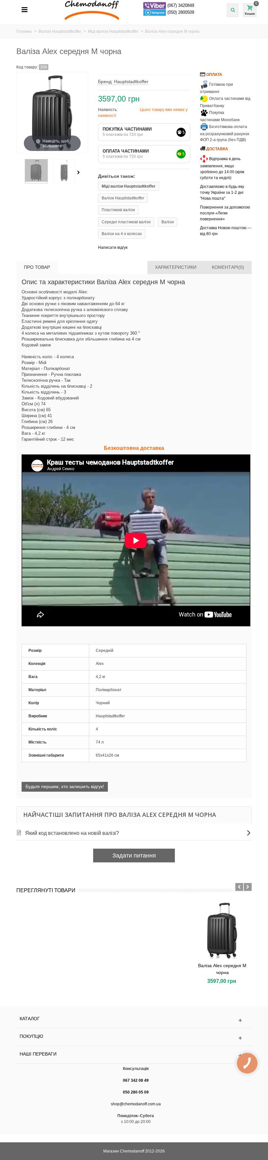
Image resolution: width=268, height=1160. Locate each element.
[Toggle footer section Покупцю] (134, 1038)
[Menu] (24, 10)
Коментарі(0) (228, 267)
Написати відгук (112, 247)
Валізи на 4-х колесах (122, 233)
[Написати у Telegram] (155, 12)
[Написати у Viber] (155, 5)
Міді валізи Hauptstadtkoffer (129, 186)
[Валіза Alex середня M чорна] (222, 930)
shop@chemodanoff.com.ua (136, 1104)
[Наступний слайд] (248, 887)
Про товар (37, 267)
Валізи (167, 222)
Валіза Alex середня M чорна (222, 969)
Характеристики (175, 267)
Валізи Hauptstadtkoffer (123, 198)
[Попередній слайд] (239, 887)
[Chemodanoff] (137, 9)
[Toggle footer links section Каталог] (134, 1020)
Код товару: (27, 67)
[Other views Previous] (19, 172)
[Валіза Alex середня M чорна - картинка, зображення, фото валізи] (36, 171)
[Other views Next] (79, 172)
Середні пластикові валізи (126, 222)
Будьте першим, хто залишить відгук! (64, 786)
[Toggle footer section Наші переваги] (134, 1055)
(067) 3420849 (180, 5)
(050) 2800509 (180, 12)
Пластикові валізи (118, 210)
